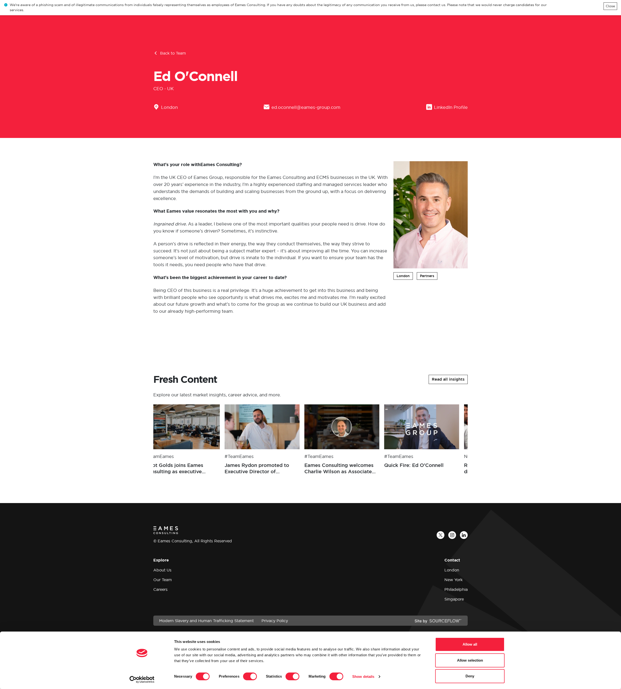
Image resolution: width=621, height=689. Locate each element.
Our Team (162, 579)
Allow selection (470, 660)
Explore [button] (161, 560)
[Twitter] (440, 535)
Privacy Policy (274, 620)
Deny (470, 676)
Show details (363, 676)
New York (453, 579)
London (169, 107)
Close (610, 6)
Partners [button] (427, 276)
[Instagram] (452, 535)
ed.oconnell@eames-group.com (305, 107)
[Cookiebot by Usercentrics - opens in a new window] (142, 679)
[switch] (250, 676)
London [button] (403, 276)
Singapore (454, 599)
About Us (162, 570)
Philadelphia (456, 589)
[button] (448, 379)
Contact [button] (452, 560)
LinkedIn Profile (451, 107)
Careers (160, 589)
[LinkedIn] (464, 535)
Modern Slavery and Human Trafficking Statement (206, 620)
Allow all (470, 644)
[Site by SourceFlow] (438, 621)
